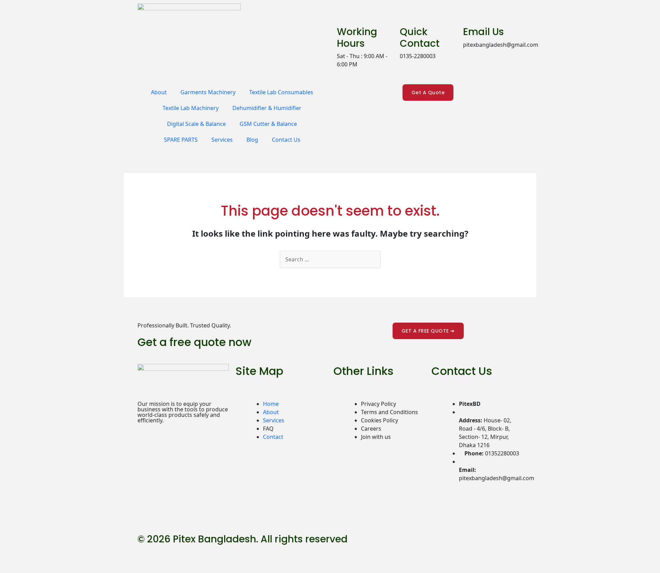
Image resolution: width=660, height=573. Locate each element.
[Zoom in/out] (9, 555)
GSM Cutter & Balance (268, 124)
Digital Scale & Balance (196, 124)
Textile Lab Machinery (191, 108)
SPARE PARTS (181, 139)
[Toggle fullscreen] (28, 555)
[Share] (47, 555)
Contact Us (286, 139)
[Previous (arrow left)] (9, 567)
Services (222, 139)
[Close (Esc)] (67, 555)
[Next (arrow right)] (28, 567)
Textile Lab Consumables (281, 92)
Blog (252, 139)
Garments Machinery (207, 92)
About (159, 92)
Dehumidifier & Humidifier (266, 108)
